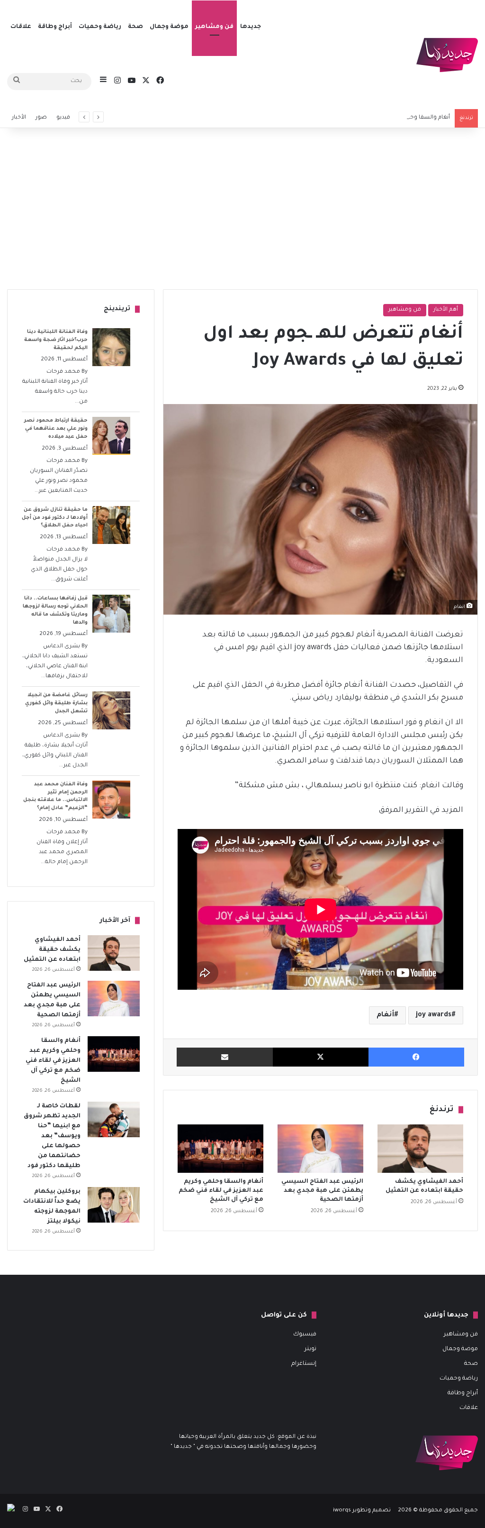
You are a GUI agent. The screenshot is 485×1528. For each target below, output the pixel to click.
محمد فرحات (63, 372)
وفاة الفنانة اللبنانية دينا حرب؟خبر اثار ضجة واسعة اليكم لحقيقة (56, 340)
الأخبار (19, 118)
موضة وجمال (169, 27)
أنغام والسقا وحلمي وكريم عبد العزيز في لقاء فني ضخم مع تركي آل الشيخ (358, 118)
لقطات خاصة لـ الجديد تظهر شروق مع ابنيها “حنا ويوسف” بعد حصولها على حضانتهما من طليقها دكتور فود (52, 1136)
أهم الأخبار (445, 310)
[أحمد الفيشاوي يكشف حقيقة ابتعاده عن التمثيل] (420, 1148)
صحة (135, 27)
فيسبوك (304, 1334)
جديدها (250, 27)
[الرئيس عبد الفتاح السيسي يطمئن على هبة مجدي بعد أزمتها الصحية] (320, 1148)
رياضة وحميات (100, 27)
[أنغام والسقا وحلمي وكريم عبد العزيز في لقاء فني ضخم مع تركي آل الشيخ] (220, 1148)
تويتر (310, 1349)
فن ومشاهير (214, 27)
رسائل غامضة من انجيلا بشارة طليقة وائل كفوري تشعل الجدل (56, 703)
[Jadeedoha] (447, 55)
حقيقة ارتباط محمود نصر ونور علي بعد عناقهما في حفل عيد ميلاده (56, 429)
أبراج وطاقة (55, 27)
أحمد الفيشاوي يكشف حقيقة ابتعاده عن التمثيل (52, 950)
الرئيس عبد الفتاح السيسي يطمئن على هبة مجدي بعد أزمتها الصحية (322, 1190)
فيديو (63, 118)
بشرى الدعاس (61, 647)
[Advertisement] (242, 208)
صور (41, 118)
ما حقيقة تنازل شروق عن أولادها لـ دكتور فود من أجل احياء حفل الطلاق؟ (55, 518)
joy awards (433, 1015)
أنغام (385, 1015)
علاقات (20, 27)
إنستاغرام (303, 1364)
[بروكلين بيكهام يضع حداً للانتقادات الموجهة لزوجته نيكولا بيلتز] (114, 1205)
